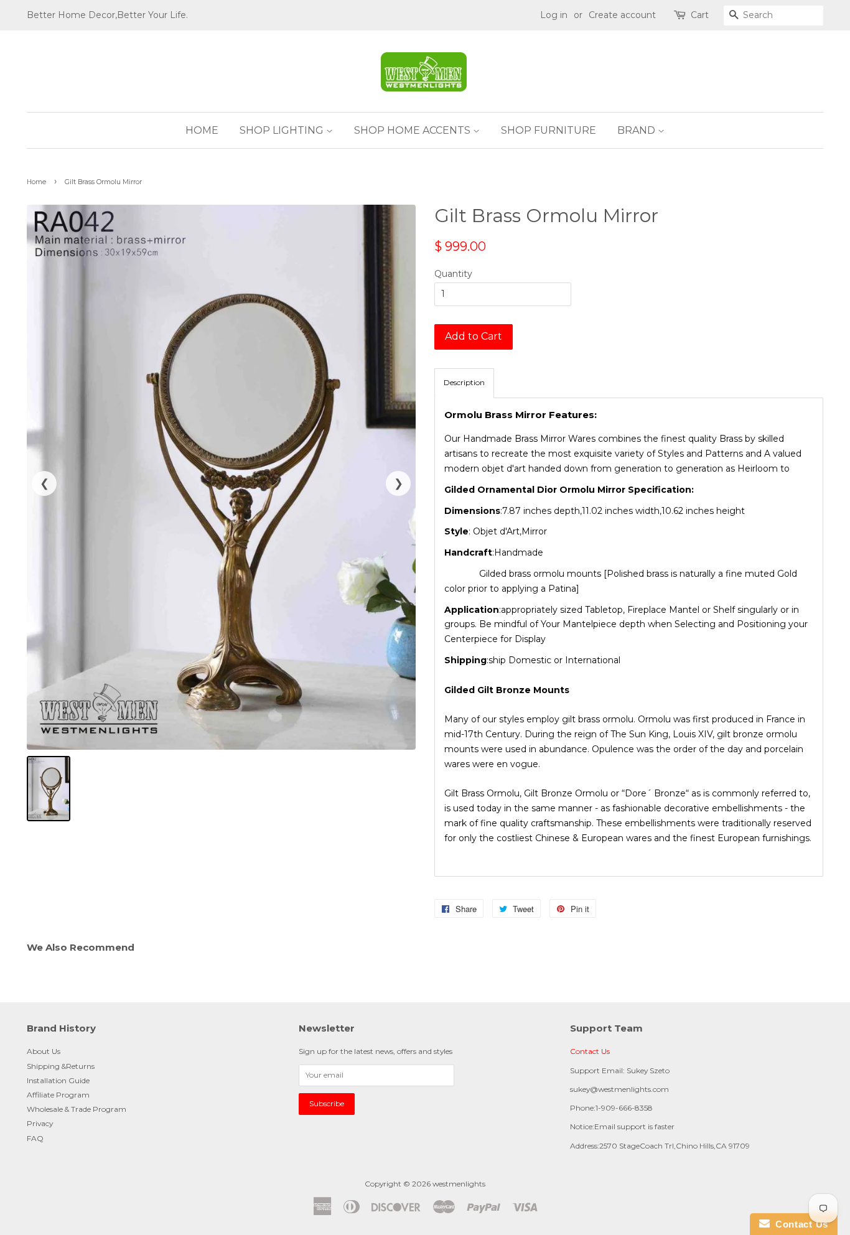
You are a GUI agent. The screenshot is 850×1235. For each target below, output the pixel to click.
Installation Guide (58, 1080)
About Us (43, 1051)
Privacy (40, 1123)
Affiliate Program (58, 1094)
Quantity (453, 273)
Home (36, 182)
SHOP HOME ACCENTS (413, 130)
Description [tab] (464, 382)
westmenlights (458, 1183)
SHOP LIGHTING (283, 130)
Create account (622, 15)
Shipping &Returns (61, 1066)
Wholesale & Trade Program (76, 1109)
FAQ (35, 1138)
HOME (201, 130)
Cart (700, 15)
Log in (553, 15)
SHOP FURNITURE (548, 130)
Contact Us (590, 1051)
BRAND (637, 130)
